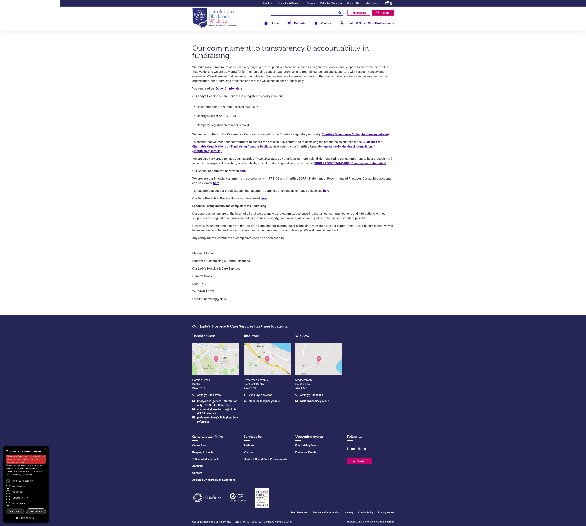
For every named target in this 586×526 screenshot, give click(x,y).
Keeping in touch (202, 452)
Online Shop (199, 445)
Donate (385, 12)
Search (339, 12)
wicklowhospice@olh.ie (314, 401)
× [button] (45, 449)
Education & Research (289, 3)
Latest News (371, 3)
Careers (311, 3)
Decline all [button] (36, 511)
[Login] (390, 3)
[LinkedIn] (359, 448)
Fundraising (359, 12)
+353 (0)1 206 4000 (260, 395)
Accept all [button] (15, 511)
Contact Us (353, 3)
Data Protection (299, 512)
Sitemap (348, 512)
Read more (27, 474)
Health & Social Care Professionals (265, 459)
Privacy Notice (386, 512)
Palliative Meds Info (331, 3)
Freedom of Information (326, 512)
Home (275, 23)
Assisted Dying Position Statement (213, 479)
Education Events (305, 452)
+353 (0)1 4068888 (311, 395)
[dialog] (26, 484)
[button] (26, 518)
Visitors (248, 452)
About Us (267, 3)
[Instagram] (365, 449)
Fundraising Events (307, 445)
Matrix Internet (385, 521)
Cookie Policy (365, 512)
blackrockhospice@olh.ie (264, 401)
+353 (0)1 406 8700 (209, 395)
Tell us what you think (205, 459)
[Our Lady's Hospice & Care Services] (215, 17)
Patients (249, 445)
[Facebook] (347, 448)
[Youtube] (353, 449)
